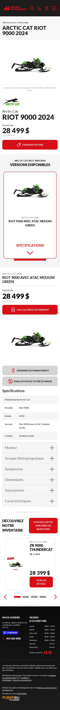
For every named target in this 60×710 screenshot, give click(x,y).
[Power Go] (30, 698)
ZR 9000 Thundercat (41, 547)
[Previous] (5, 597)
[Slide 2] (26, 597)
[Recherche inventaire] (32, 8)
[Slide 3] (34, 597)
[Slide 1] (30, 260)
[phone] (39, 8)
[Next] (55, 597)
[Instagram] (50, 652)
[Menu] (54, 8)
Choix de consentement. (22, 680)
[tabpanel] (42, 636)
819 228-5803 (13, 638)
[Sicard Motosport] (14, 8)
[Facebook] (45, 652)
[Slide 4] (43, 597)
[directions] (47, 8)
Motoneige (23, 22)
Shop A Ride (22, 693)
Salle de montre (9, 22)
